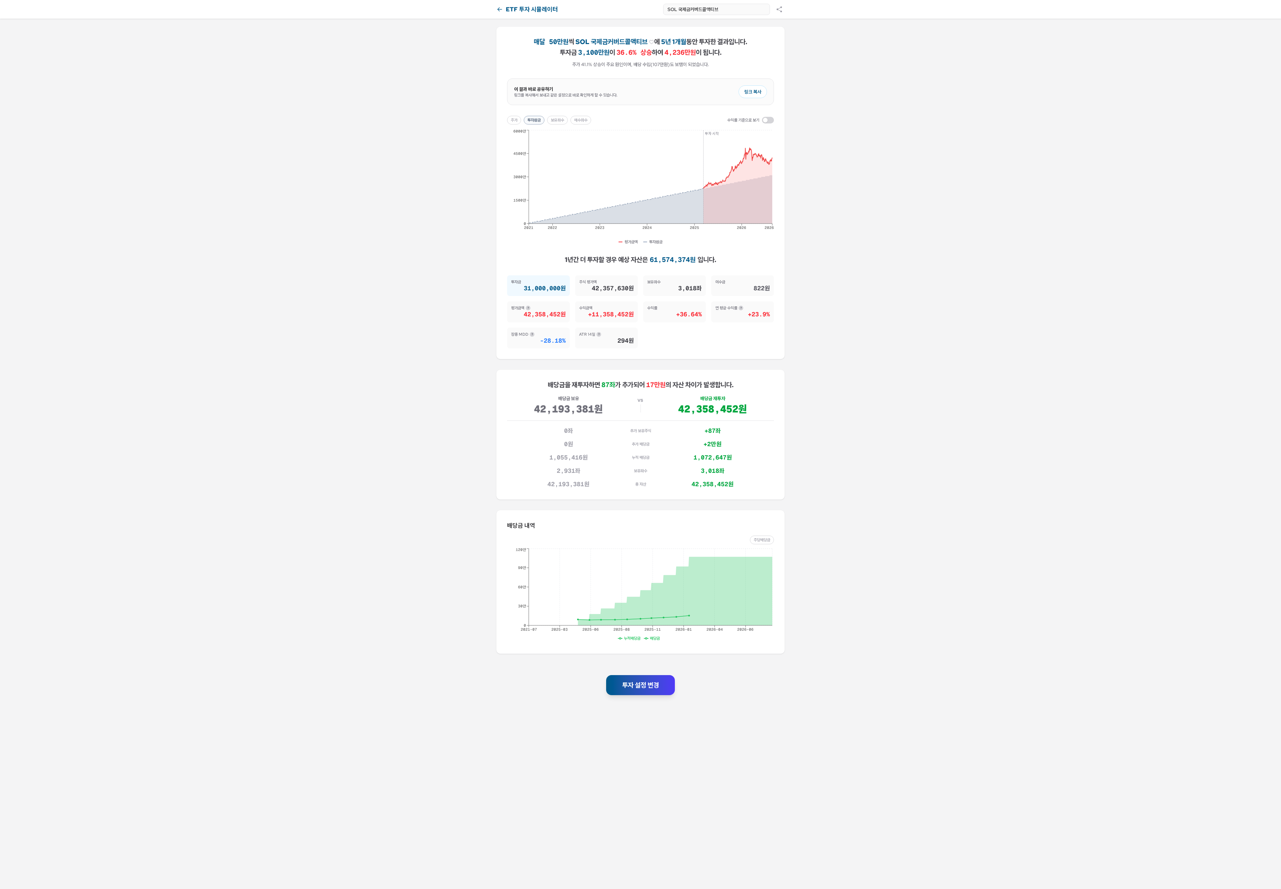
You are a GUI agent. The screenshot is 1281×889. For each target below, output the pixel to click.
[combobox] (716, 9)
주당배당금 (762, 540)
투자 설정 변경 (640, 685)
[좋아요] (651, 42)
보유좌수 (557, 120)
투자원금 (534, 120)
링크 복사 (752, 92)
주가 (514, 120)
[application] (640, 181)
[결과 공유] (779, 9)
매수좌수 (580, 120)
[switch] (768, 120)
